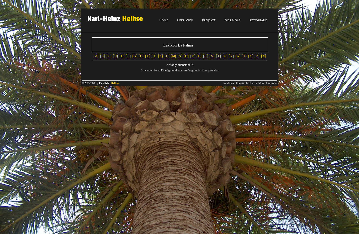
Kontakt (240, 83)
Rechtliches (228, 83)
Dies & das (232, 20)
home (163, 20)
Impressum (271, 83)
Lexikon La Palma (255, 83)
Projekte (209, 20)
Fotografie (258, 20)
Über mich (185, 20)
